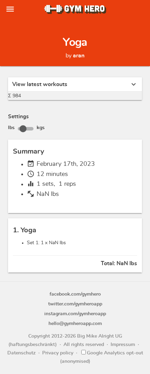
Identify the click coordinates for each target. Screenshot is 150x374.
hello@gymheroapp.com (75, 323)
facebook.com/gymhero (75, 294)
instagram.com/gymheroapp (75, 313)
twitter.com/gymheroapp (75, 304)
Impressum (123, 344)
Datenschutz (21, 353)
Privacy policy (57, 353)
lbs (11, 127)
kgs (41, 127)
